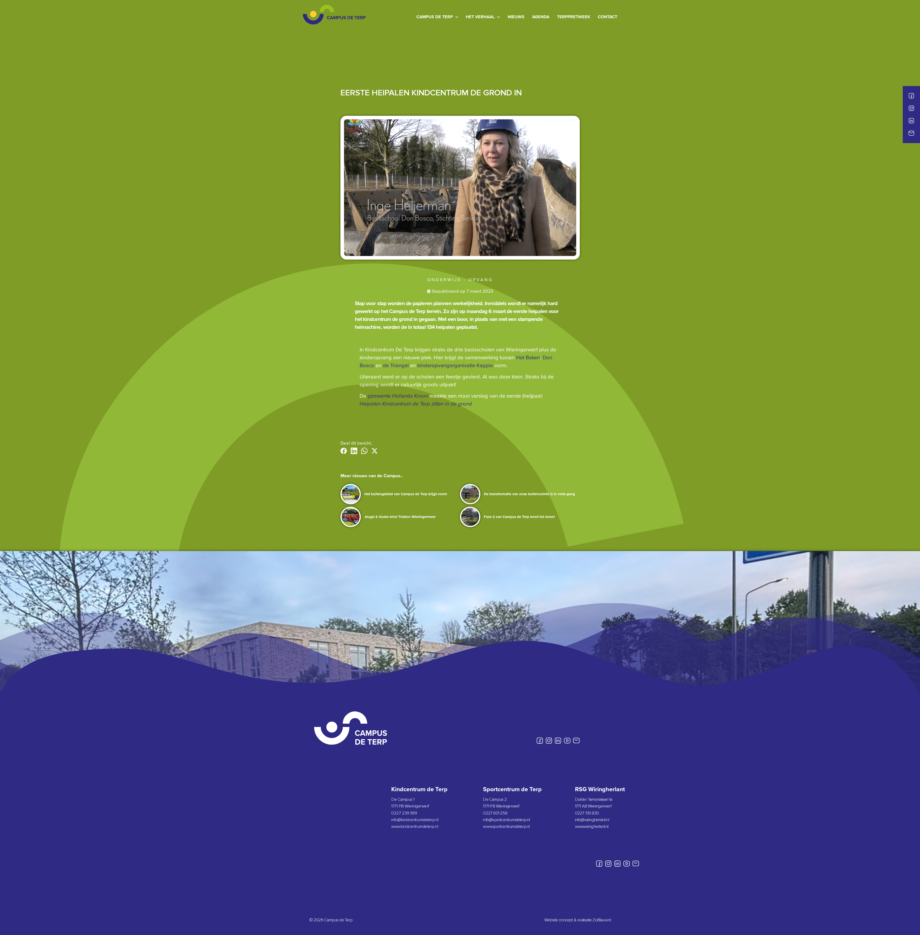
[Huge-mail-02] (576, 740)
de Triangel (396, 365)
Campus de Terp (434, 17)
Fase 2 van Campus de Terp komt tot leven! (519, 516)
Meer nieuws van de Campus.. (371, 475)
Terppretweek (573, 17)
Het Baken (528, 357)
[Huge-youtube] (567, 740)
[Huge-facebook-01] (911, 96)
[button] (343, 451)
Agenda (540, 17)
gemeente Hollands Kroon (398, 395)
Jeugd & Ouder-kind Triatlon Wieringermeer (400, 516)
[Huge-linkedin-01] (911, 121)
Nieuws (516, 17)
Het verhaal (480, 17)
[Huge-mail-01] (911, 133)
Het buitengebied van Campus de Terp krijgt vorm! (405, 494)
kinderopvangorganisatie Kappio (455, 365)
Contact (607, 17)
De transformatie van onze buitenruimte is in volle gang (529, 494)
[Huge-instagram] (911, 108)
